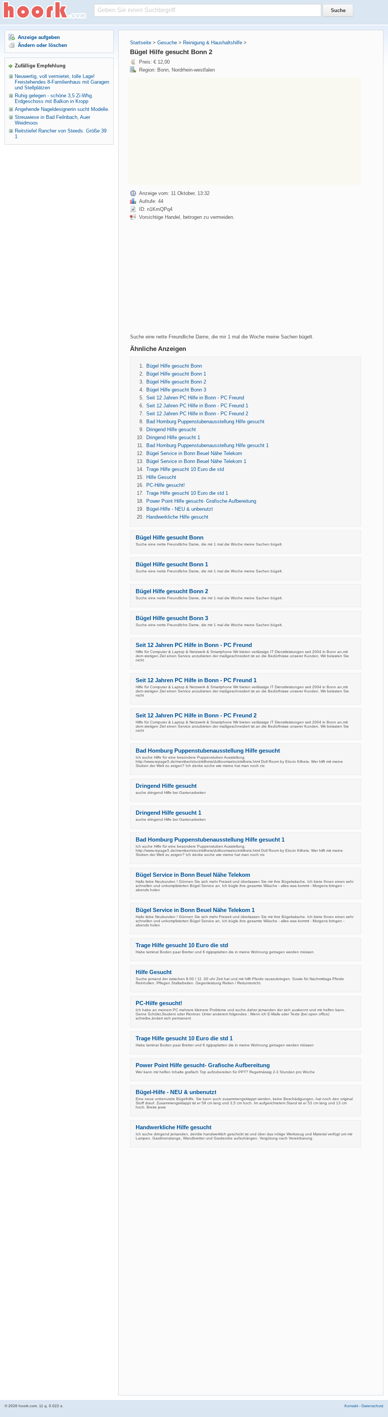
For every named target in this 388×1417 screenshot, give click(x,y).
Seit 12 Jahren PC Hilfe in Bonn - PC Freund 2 (197, 413)
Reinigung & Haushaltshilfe (212, 42)
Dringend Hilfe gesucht (171, 429)
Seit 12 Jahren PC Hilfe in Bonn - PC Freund (195, 398)
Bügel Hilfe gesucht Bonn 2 (176, 382)
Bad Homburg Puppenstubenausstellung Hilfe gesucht (205, 421)
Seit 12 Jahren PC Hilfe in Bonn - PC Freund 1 (197, 405)
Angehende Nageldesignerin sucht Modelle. (62, 109)
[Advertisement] (191, 131)
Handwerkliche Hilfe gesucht (177, 517)
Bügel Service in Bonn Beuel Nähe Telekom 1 (196, 461)
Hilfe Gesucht (161, 477)
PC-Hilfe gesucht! (165, 485)
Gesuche (167, 42)
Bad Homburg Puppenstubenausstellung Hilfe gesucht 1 (207, 445)
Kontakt (351, 1406)
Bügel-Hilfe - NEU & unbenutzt (179, 509)
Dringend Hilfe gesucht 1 (173, 437)
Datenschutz (372, 1406)
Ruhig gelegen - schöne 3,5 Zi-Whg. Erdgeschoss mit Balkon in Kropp (54, 98)
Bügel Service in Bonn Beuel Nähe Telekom (194, 453)
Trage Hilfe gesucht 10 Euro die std (185, 469)
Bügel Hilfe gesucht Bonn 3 (176, 390)
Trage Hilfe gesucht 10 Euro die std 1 (187, 493)
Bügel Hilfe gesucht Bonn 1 (176, 374)
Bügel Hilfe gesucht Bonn (174, 366)
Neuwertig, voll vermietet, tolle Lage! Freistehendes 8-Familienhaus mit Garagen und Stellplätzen (62, 81)
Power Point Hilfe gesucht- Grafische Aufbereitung (201, 501)
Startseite (140, 42)
